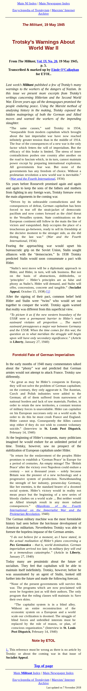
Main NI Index (27, 3)
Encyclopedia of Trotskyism (30, 10)
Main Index (27, 673)
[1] (48, 291)
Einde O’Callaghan (65, 69)
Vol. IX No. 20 (47, 61)
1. (7, 649)
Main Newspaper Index (54, 3)
